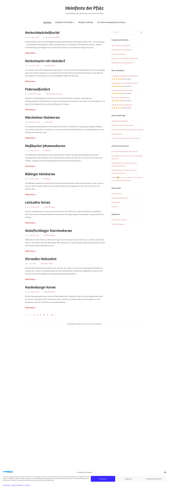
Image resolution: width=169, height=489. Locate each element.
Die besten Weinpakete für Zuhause (111, 22)
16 (52, 315)
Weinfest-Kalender (85, 22)
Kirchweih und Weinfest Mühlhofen (125, 58)
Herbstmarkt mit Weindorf (45, 61)
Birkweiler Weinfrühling (120, 98)
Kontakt (114, 207)
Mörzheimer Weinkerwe (42, 117)
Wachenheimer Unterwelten (122, 125)
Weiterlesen (30, 53)
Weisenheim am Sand (54, 94)
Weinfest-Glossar (118, 224)
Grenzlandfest (116, 134)
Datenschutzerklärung (17, 485)
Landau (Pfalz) (50, 66)
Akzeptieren (103, 479)
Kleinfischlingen (49, 235)
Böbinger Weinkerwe (40, 174)
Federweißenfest (37, 89)
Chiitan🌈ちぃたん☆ (119, 177)
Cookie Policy (6, 485)
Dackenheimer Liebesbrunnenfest (124, 83)
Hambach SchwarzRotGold (121, 105)
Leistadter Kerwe (37, 202)
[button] (165, 472)
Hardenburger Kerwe (40, 287)
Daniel (113, 163)
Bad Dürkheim (50, 207)
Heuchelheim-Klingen (52, 37)
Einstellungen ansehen (154, 479)
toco (113, 151)
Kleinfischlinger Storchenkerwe (48, 231)
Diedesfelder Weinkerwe (121, 45)
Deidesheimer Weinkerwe (121, 50)
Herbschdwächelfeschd (42, 33)
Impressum (27, 485)
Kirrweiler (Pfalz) (47, 264)
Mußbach (47, 150)
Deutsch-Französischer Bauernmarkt (125, 138)
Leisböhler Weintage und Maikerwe (125, 76)
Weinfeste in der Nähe (64, 22)
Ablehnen (128, 479)
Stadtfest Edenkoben (119, 121)
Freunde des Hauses (119, 220)
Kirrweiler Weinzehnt (41, 259)
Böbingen (47, 179)
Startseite (47, 22)
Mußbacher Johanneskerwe (45, 146)
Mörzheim (49, 122)
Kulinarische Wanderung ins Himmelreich (127, 130)
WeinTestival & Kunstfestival (122, 90)
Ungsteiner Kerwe (118, 54)
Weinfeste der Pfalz (84, 8)
